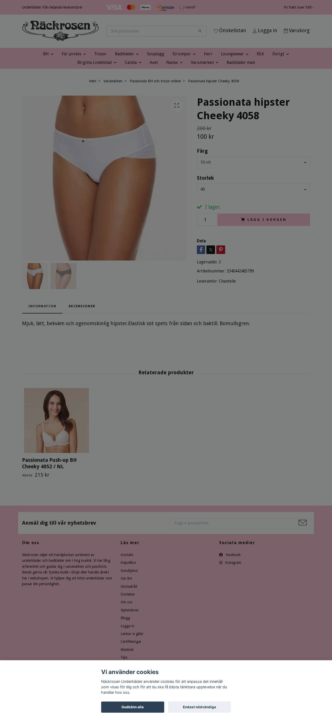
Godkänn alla (132, 707)
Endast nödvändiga (199, 707)
